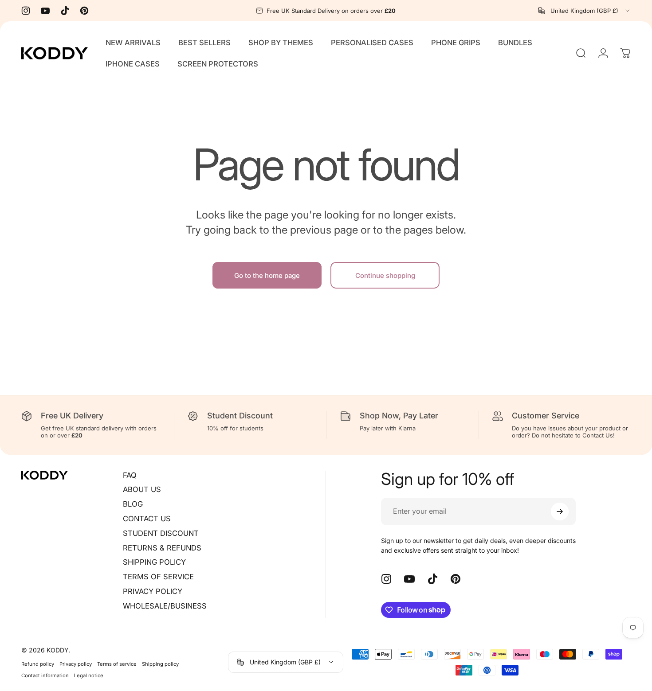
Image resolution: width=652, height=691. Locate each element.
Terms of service (117, 664)
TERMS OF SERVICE (158, 576)
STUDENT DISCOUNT (161, 533)
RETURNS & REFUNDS (162, 547)
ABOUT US (142, 489)
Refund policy (37, 664)
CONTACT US (147, 518)
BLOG (133, 504)
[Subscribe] (560, 511)
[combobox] (584, 10)
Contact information (45, 675)
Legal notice (88, 675)
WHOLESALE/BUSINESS (165, 605)
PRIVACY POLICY (152, 591)
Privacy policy (75, 664)
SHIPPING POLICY (154, 562)
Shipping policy (160, 664)
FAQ (130, 475)
